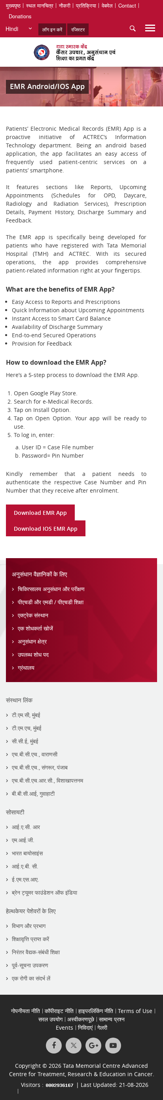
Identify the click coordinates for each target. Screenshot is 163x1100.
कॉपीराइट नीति (59, 1011)
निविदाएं (85, 1027)
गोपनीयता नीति (25, 1011)
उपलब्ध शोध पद (33, 654)
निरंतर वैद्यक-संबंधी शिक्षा (36, 952)
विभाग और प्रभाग (28, 926)
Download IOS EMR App (46, 528)
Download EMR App (40, 512)
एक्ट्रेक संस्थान (33, 615)
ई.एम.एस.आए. (25, 879)
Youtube (113, 1046)
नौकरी (64, 5)
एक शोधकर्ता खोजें (35, 628)
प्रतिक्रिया (86, 5)
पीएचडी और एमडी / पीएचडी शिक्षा (50, 602)
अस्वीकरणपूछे (80, 1019)
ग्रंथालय (26, 667)
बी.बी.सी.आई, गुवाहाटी (33, 793)
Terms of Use (135, 1011)
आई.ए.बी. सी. (25, 866)
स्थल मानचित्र (39, 5)
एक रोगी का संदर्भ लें (31, 978)
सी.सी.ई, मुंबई (25, 741)
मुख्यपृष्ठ (13, 5)
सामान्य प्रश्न (112, 1019)
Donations (20, 16)
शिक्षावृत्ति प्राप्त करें (30, 939)
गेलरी (102, 1027)
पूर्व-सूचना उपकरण (30, 965)
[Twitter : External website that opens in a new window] (74, 1046)
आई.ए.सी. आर (26, 827)
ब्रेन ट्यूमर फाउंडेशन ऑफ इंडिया (44, 892)
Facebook (54, 1046)
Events (64, 1027)
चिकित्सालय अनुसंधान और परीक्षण (51, 589)
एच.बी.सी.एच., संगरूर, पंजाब (40, 767)
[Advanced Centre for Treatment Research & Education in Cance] (81, 52)
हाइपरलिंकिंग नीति (95, 1011)
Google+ (93, 1046)
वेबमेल (107, 5)
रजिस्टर (78, 29)
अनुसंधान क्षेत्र (32, 641)
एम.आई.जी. (23, 840)
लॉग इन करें (52, 29)
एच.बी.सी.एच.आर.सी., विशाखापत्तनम (47, 780)
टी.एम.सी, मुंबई (26, 715)
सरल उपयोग (50, 1019)
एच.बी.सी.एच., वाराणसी (34, 754)
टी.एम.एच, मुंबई (27, 728)
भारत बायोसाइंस (27, 853)
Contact (127, 5)
